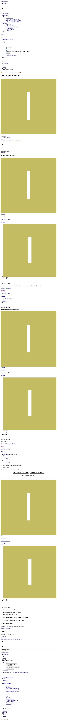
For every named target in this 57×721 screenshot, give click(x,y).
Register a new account (6, 628)
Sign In (8, 52)
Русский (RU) (9, 665)
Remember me (9, 51)
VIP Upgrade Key (10, 25)
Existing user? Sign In (8, 39)
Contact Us (5, 670)
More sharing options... (5, 151)
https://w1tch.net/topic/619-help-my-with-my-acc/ (11, 140)
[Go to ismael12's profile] (28, 133)
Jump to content (4, 1)
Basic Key (8, 24)
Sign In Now (3, 636)
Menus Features (9, 18)
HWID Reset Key (10, 28)
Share (2, 139)
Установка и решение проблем (13, 20)
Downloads (5, 15)
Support (9, 137)
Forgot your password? (11, 55)
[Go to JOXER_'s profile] (3, 288)
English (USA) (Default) (11, 664)
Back (7, 686)
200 (7, 458)
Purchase (5, 23)
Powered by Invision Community (21, 672)
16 (6, 302)
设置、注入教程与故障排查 (12, 21)
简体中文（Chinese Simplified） (13, 667)
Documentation (6, 16)
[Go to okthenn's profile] (3, 443)
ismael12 (3, 222)
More (4, 31)
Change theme (4, 719)
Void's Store (8, 30)
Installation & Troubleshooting (12, 19)
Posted (5, 219)
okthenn (3, 452)
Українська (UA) (10, 668)
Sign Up (5, 57)
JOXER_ (3, 296)
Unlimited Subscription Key (12, 27)
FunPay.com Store (10, 29)
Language (5, 662)
